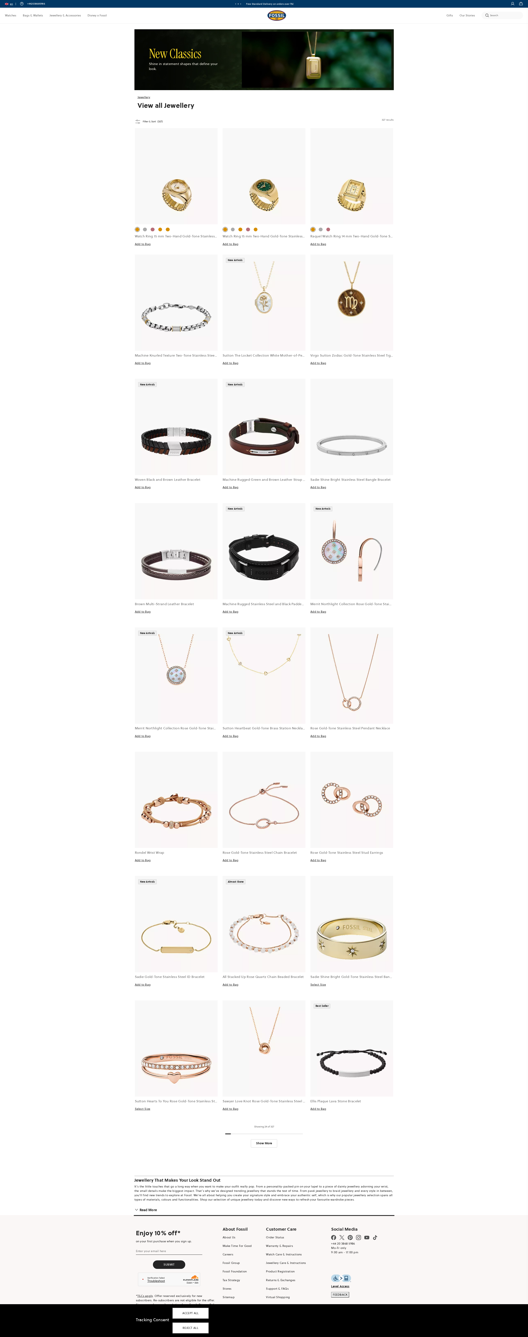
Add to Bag (143, 244)
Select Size (318, 985)
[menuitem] (10, 15)
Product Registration (280, 1271)
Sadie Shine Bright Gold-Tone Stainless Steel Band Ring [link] (355, 976)
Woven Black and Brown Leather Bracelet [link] (167, 479)
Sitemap (229, 1297)
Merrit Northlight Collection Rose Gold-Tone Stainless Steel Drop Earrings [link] (369, 604)
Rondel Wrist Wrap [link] (149, 852)
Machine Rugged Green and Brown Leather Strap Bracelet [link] (269, 479)
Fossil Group (231, 1263)
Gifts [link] (449, 15)
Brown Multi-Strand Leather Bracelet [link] (164, 604)
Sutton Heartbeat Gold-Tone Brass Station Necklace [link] (264, 728)
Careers (228, 1254)
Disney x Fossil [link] (97, 15)
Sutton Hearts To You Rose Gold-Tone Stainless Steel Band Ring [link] (186, 1101)
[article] (176, 191)
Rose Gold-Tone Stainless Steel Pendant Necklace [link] (350, 728)
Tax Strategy (231, 1280)
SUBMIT (169, 1264)
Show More (264, 1143)
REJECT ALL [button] (190, 1328)
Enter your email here (151, 1251)
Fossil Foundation (235, 1271)
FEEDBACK (340, 1295)
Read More (148, 1210)
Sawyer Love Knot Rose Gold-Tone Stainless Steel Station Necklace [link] (276, 1101)
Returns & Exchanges (280, 1280)
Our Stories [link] (467, 15)
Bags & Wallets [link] (33, 15)
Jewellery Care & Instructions (286, 1263)
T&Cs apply (145, 1296)
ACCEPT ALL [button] (190, 1313)
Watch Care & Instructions (284, 1254)
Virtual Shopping (278, 1297)
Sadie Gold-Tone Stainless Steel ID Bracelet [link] (170, 976)
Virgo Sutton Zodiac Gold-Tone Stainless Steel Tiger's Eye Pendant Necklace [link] (371, 355)
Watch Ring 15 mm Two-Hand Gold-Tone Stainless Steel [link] (179, 236)
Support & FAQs (277, 1289)
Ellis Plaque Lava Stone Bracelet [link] (335, 1101)
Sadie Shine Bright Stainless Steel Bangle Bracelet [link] (350, 479)
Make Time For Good (237, 1246)
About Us (229, 1237)
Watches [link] (10, 15)
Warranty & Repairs (279, 1246)
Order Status (275, 1237)
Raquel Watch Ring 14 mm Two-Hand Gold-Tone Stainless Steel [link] (361, 236)
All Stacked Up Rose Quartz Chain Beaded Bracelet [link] (263, 976)
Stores (227, 1289)
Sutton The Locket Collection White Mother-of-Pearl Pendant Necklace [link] (279, 355)
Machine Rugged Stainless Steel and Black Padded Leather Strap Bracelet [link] (282, 604)
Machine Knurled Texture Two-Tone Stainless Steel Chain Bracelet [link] (187, 355)
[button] (12, 4)
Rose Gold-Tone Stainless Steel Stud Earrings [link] (346, 852)
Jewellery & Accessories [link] (65, 15)
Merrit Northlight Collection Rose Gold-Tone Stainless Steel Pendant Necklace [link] (197, 728)
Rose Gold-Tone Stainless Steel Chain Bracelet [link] (260, 852)
